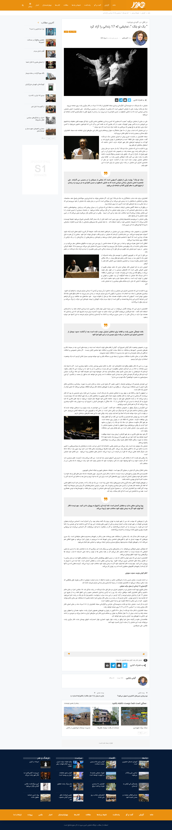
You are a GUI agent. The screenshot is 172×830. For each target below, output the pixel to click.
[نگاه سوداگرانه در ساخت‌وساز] (51, 76)
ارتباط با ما (17, 814)
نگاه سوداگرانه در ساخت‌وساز (35, 73)
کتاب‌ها (57, 5)
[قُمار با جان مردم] (51, 54)
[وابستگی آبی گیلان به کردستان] (144, 786)
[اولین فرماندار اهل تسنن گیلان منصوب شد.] (78, 798)
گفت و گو (97, 5)
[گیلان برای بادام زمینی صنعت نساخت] (111, 764)
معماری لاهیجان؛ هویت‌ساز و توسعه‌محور (34, 129)
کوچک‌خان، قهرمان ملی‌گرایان (34, 84)
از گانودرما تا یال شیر (37, 106)
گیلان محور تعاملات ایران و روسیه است (65, 774)
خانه (114, 5)
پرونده (30, 814)
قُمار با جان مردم (39, 51)
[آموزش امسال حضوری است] (144, 764)
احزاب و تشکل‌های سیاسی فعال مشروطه (35, 118)
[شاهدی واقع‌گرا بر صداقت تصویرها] (51, 43)
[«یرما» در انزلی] (45, 764)
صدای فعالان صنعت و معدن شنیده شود (130, 796)
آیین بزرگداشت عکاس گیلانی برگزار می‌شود (32, 785)
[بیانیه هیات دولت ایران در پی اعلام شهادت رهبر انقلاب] (78, 764)
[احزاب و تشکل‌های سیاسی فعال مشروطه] (51, 120)
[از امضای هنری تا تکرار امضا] (51, 65)
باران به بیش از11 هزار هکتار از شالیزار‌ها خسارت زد (87, 696)
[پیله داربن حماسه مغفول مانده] (45, 798)
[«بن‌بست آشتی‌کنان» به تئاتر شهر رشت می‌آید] (45, 775)
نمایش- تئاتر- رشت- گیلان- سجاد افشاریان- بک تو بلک (129, 660)
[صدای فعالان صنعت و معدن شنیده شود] (144, 798)
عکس (40, 814)
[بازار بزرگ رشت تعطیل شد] (78, 786)
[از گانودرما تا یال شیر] (51, 109)
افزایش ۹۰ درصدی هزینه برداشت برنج (98, 785)
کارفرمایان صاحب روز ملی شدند (97, 796)
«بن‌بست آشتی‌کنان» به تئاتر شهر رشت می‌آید (31, 774)
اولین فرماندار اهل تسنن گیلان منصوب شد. (65, 797)
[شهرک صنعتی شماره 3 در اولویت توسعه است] (111, 775)
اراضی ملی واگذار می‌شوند (131, 774)
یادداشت (87, 5)
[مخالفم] (69, 654)
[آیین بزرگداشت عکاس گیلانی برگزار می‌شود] (45, 786)
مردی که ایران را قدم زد (36, 95)
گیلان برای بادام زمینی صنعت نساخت (97, 762)
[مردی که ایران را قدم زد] (51, 98)
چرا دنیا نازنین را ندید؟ (36, 29)
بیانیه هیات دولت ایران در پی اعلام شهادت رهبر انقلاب (64, 764)
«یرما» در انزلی (34, 761)
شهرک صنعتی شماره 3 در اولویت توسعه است (97, 774)
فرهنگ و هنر (72, 32)
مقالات (66, 5)
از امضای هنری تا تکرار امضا (35, 62)
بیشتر (30, 6)
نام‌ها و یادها (76, 5)
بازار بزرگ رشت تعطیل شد (64, 785)
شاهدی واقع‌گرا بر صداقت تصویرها (35, 41)
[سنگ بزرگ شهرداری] (134, 716)
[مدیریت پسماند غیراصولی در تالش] (77, 716)
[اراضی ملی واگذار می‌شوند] (144, 775)
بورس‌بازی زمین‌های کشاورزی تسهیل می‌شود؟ (132, 696)
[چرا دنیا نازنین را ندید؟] (51, 32)
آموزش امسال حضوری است (129, 762)
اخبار (37, 5)
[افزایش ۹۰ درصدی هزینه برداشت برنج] (111, 786)
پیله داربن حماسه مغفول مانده (33, 796)
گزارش (106, 5)
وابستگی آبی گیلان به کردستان (130, 785)
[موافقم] (144, 654)
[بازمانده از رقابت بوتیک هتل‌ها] (105, 716)
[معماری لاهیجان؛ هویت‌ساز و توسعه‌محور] (51, 131)
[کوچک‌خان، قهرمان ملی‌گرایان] (51, 87)
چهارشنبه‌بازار (46, 5)
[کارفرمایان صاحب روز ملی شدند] (111, 798)
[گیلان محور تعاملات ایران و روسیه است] (78, 775)
